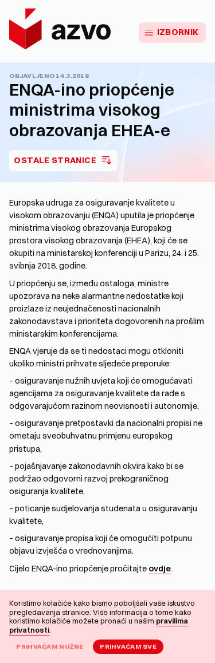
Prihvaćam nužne (49, 646)
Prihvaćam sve (128, 646)
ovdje (159, 568)
